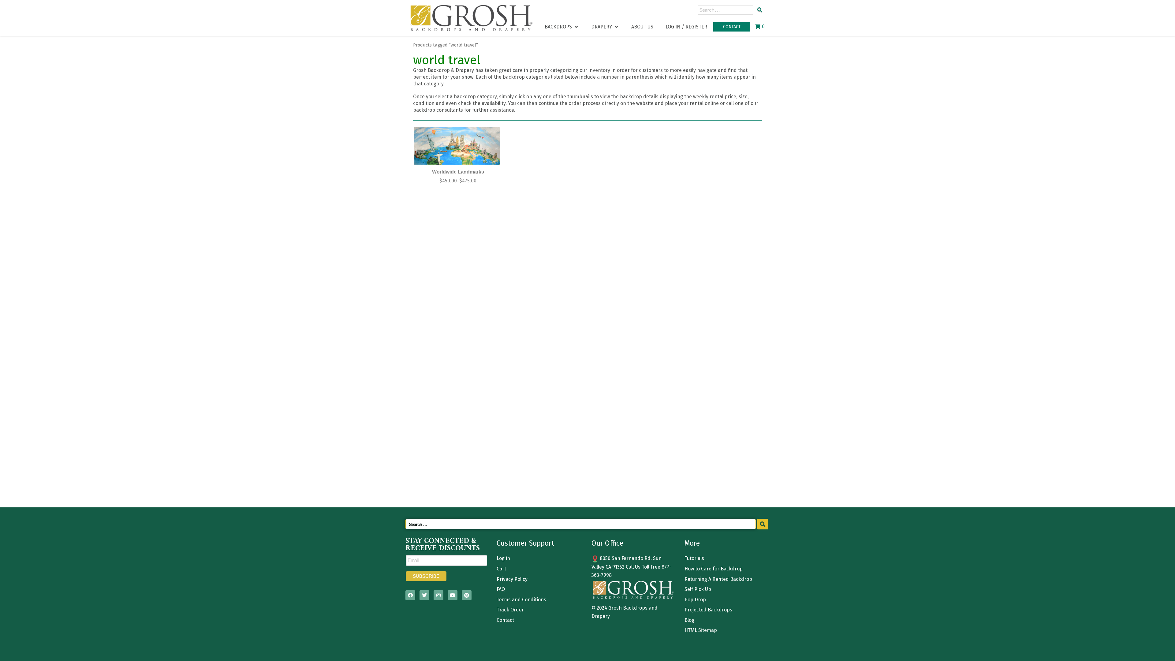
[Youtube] (452, 595)
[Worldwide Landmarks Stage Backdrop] (457, 146)
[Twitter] (424, 595)
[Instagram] (438, 595)
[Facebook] (410, 595)
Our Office (607, 543)
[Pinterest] (467, 595)
